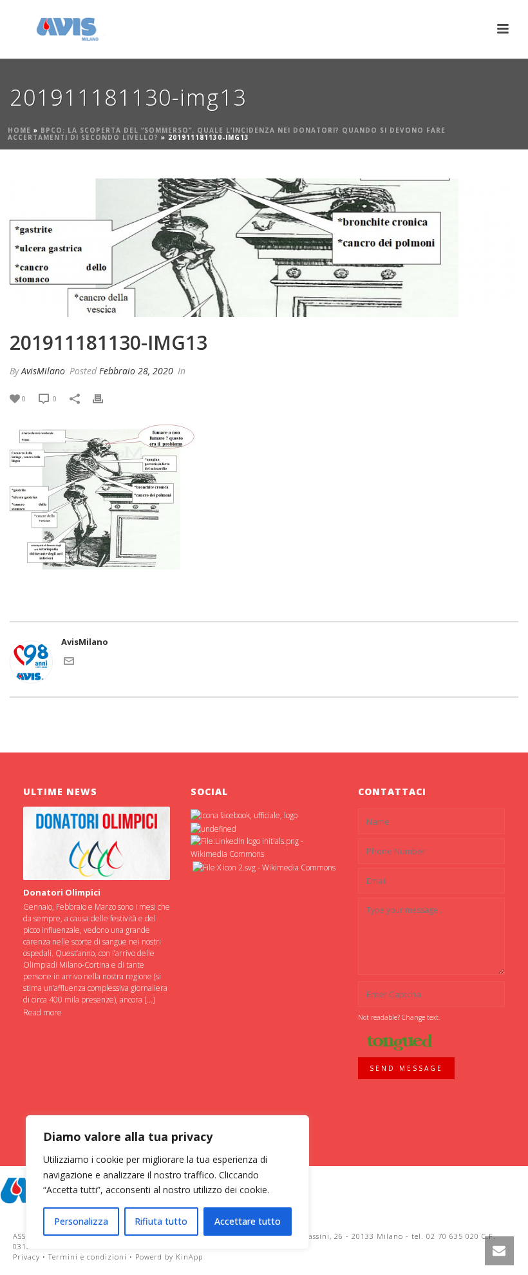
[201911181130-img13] (264, 247)
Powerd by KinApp (169, 1256)
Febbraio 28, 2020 (136, 371)
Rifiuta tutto (161, 1221)
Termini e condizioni (87, 1256)
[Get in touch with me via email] (69, 663)
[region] (167, 1182)
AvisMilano (43, 371)
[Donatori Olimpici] (97, 843)
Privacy (26, 1256)
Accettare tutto (247, 1221)
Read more (42, 1012)
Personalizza (81, 1221)
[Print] (104, 399)
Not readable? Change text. (399, 1017)
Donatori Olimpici (61, 892)
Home (19, 130)
